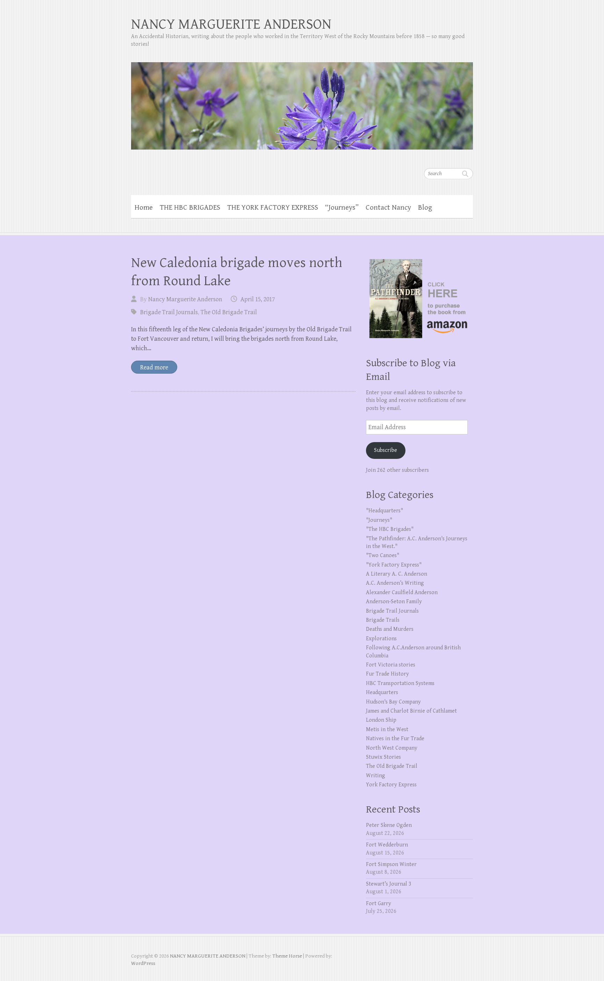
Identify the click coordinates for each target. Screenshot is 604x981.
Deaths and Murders (390, 629)
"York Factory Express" (394, 565)
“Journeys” (342, 207)
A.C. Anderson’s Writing (395, 583)
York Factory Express (391, 784)
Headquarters (382, 692)
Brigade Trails (383, 620)
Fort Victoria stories (390, 665)
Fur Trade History (387, 674)
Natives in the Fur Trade (395, 738)
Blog (425, 207)
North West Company (391, 748)
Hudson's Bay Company (393, 702)
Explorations (381, 638)
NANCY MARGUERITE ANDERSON (231, 24)
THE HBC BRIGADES (190, 207)
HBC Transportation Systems (400, 683)
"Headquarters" (384, 510)
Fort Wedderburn (387, 845)
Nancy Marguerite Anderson (185, 299)
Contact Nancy (388, 207)
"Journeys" (379, 520)
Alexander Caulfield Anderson (402, 592)
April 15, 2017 (257, 299)
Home (144, 207)
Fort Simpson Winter (391, 864)
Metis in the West (387, 729)
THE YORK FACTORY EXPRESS (272, 207)
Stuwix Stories (383, 757)
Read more (154, 367)
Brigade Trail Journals (169, 312)
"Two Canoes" (382, 555)
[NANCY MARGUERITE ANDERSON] (302, 101)
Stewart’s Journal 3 (388, 884)
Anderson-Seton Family (394, 601)
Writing (375, 775)
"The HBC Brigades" (390, 529)
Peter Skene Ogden (389, 825)
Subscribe (385, 450)
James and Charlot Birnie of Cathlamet (411, 711)
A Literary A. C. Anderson (396, 574)
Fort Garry (378, 903)
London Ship (381, 720)
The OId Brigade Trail (229, 312)
